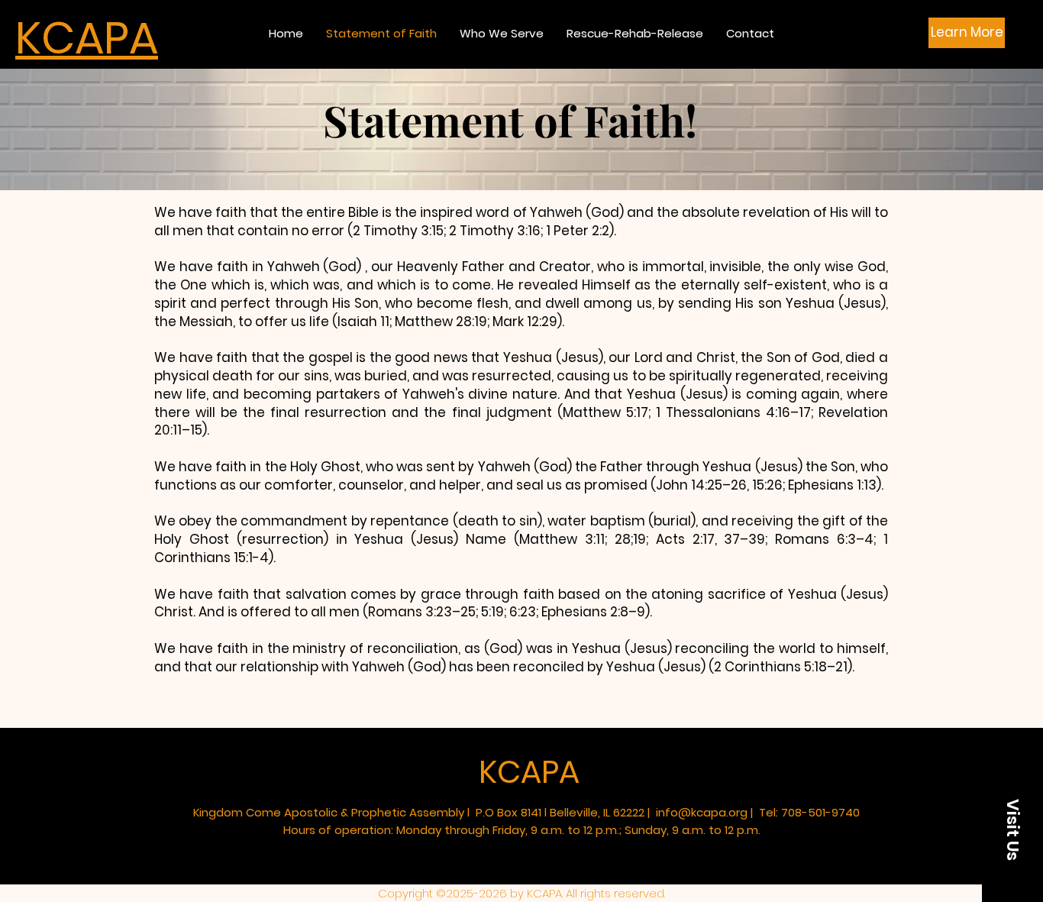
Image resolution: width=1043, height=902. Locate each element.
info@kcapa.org (702, 812)
